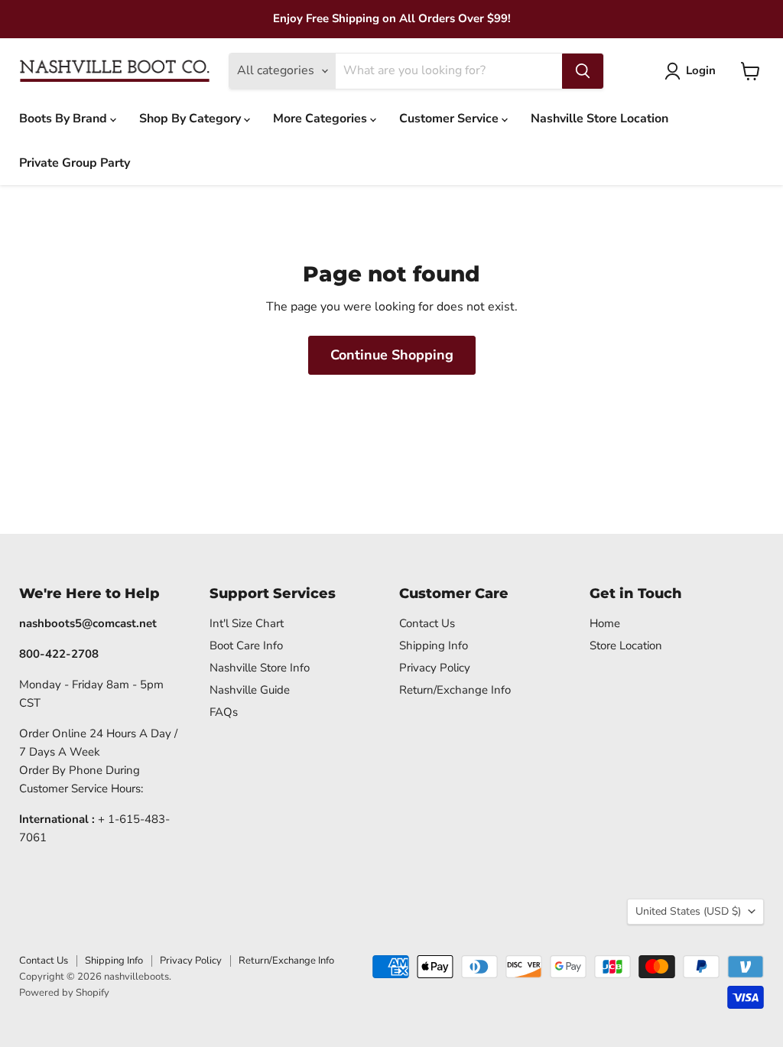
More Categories (321, 118)
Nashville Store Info (260, 667)
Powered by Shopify (64, 993)
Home (605, 623)
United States (688, 911)
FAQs (224, 712)
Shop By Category (191, 118)
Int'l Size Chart (247, 623)
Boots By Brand (64, 118)
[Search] (582, 71)
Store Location (626, 645)
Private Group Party (74, 162)
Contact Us (427, 623)
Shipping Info (433, 645)
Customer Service (450, 118)
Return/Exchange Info (455, 689)
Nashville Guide (250, 689)
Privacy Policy (434, 667)
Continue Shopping (391, 355)
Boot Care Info (246, 645)
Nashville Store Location (599, 118)
